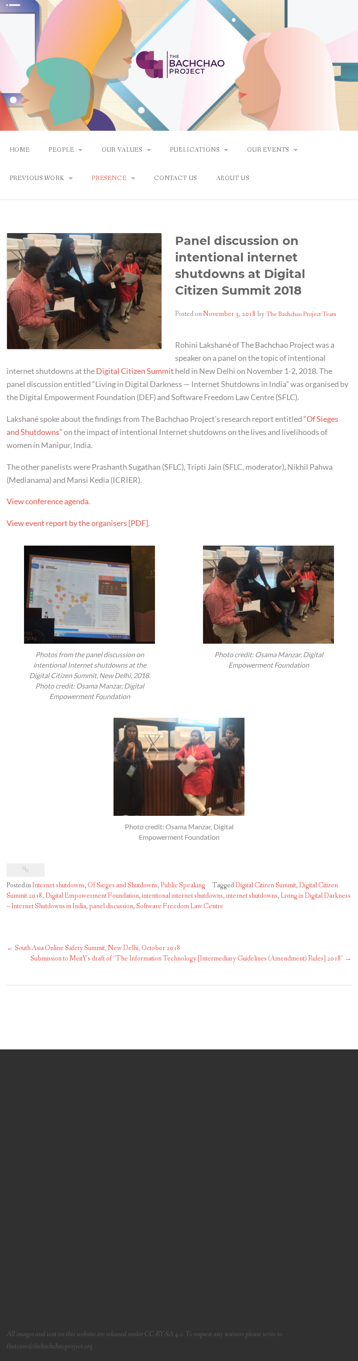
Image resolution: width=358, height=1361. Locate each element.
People (61, 150)
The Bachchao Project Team (301, 314)
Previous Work (37, 178)
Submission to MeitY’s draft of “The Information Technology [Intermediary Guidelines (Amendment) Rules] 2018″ (191, 958)
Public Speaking (183, 885)
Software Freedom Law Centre (180, 906)
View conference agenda (48, 501)
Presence (109, 178)
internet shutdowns (252, 895)
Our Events (268, 150)
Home (20, 150)
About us (232, 178)
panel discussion (111, 906)
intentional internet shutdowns (182, 895)
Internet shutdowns (58, 885)
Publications (194, 150)
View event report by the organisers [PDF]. (78, 523)
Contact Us (175, 178)
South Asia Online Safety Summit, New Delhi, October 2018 (93, 948)
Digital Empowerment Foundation (92, 895)
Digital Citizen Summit (135, 371)
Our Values (122, 150)
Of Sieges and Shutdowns (123, 885)
